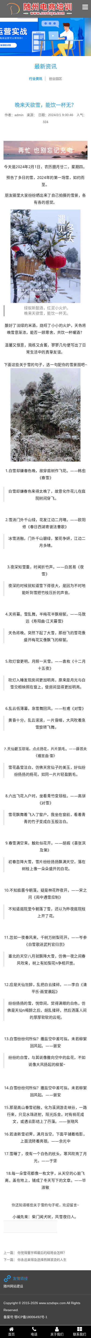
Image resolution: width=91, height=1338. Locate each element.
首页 (11, 1334)
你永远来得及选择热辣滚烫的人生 (42, 1260)
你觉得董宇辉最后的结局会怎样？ (42, 1253)
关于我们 (56, 1334)
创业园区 (55, 79)
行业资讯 (35, 79)
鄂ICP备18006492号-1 (30, 1317)
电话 (34, 1334)
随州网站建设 (13, 1286)
